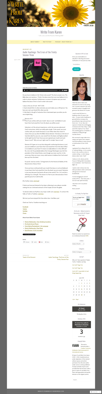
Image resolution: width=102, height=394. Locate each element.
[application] (46, 90)
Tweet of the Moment (29, 256)
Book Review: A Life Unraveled (33, 230)
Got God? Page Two (77, 268)
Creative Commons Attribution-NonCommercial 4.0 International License (81, 350)
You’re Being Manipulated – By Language (36, 226)
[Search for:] (81, 379)
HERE (86, 236)
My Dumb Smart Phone (31, 224)
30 (81, 295)
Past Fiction (47, 42)
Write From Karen (51, 32)
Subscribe (76, 69)
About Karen (35, 42)
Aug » (77, 299)
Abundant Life (27, 49)
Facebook (25, 207)
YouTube (25, 211)
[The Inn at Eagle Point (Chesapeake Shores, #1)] (88, 200)
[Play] (24, 90)
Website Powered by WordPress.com (51, 391)
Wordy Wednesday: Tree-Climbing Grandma (38, 222)
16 (81, 289)
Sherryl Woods (76, 199)
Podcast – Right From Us (63, 42)
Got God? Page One (77, 265)
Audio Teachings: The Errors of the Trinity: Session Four (59, 257)
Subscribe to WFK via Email (81, 54)
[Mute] (62, 90)
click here (36, 181)
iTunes (24, 213)
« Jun (73, 299)
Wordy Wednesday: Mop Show (34, 228)
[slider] (66, 90)
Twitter (25, 209)
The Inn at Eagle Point (78, 197)
